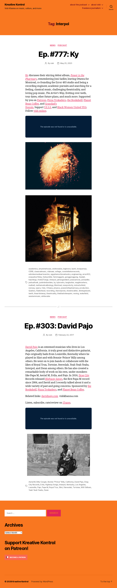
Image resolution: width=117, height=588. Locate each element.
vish (52, 63)
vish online (40, 110)
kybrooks (60, 282)
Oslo (43, 288)
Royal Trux (53, 487)
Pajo (39, 487)
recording (50, 291)
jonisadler (85, 280)
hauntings (33, 280)
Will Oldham (86, 487)
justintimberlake (46, 282)
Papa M (45, 487)
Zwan (46, 490)
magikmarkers (81, 282)
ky (55, 282)
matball (32, 285)
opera (38, 288)
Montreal (58, 285)
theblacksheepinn (64, 293)
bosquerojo (81, 269)
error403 (86, 274)
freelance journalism (91, 8)
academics (33, 269)
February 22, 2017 (66, 335)
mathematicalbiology (44, 285)
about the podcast (78, 4)
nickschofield (79, 285)
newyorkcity (68, 285)
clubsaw (50, 271)
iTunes (66, 402)
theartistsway (39, 293)
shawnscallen (72, 291)
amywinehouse (45, 269)
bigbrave (67, 269)
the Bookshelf (74, 100)
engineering (76, 274)
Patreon (41, 100)
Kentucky (70, 484)
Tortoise (76, 487)
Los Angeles (80, 484)
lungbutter (69, 282)
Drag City (84, 375)
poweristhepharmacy (70, 288)
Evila (42, 484)
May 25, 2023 (66, 63)
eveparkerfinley (35, 277)
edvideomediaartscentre (39, 274)
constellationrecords (70, 271)
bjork (74, 269)
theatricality (51, 293)
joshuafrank (33, 282)
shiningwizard (84, 291)
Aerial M (32, 482)
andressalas (57, 269)
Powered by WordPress (42, 581)
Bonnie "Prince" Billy (56, 482)
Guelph (82, 277)
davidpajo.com (49, 396)
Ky (26, 75)
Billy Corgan (41, 482)
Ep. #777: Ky (58, 54)
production (84, 288)
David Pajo (31, 347)
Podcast (62, 45)
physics (57, 288)
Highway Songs (51, 484)
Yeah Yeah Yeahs (36, 490)
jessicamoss (75, 280)
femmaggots (58, 277)
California (69, 482)
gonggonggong (71, 277)
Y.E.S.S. (48, 107)
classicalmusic (40, 271)
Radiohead (40, 291)
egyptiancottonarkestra (60, 274)
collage (58, 271)
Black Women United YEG (71, 107)
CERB (31, 271)
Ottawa (49, 288)
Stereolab (68, 487)
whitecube (45, 296)
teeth (31, 293)
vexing (76, 293)
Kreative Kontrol (15, 4)
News (52, 45)
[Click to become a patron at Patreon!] (33, 557)
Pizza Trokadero (56, 100)
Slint (61, 487)
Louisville (32, 487)
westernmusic (34, 296)
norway (32, 288)
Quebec (32, 291)
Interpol (53, 280)
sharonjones (60, 291)
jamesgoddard (63, 280)
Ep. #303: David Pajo (58, 325)
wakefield (84, 293)
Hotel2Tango (43, 280)
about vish (96, 4)
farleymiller (47, 277)
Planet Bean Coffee (73, 389)
